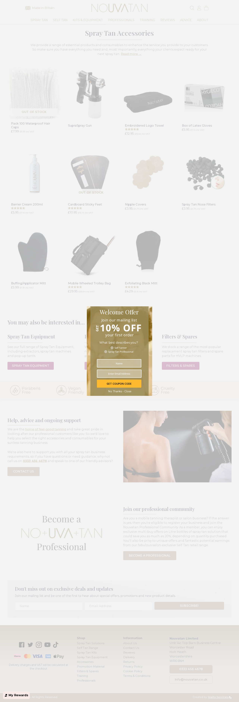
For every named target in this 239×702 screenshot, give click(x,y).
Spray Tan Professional (120, 351)
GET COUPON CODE (119, 383)
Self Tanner (120, 347)
